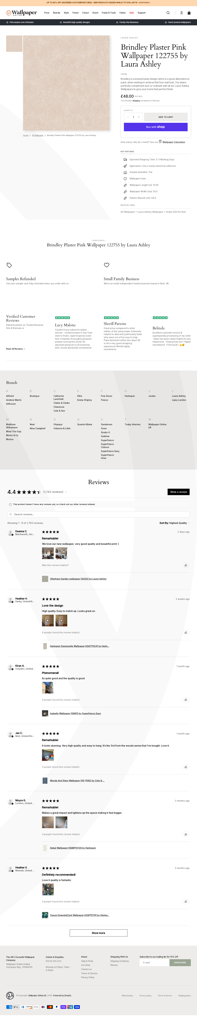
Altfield (10, 396)
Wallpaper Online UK (157, 426)
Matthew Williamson (12, 426)
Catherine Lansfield (59, 397)
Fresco (104, 400)
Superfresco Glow (107, 456)
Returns (114, 965)
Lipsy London (179, 400)
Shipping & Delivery (119, 961)
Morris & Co (12, 435)
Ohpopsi (58, 424)
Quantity (128, 110)
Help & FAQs (87, 961)
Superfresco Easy (110, 451)
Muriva (9, 439)
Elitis (79, 396)
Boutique (34, 396)
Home (25, 135)
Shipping (136, 100)
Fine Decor (106, 396)
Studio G (105, 432)
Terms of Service (89, 973)
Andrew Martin (13, 400)
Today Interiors (133, 424)
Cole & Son (59, 410)
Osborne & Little (62, 428)
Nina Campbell (37, 428)
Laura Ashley (179, 396)
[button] (168, 12)
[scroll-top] (190, 1012)
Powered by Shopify (62, 995)
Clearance (59, 407)
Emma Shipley (84, 400)
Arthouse (11, 403)
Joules (152, 396)
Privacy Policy (87, 977)
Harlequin (130, 396)
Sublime (105, 436)
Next (32, 424)
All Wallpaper (38, 135)
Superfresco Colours (107, 445)
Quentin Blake (84, 424)
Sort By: (164, 522)
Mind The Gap (13, 431)
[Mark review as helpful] (186, 565)
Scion (104, 428)
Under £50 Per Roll (176, 212)
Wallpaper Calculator (174, 142)
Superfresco (107, 440)
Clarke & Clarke (62, 403)
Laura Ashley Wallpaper (150, 212)
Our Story (85, 965)
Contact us (86, 969)
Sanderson (106, 424)
